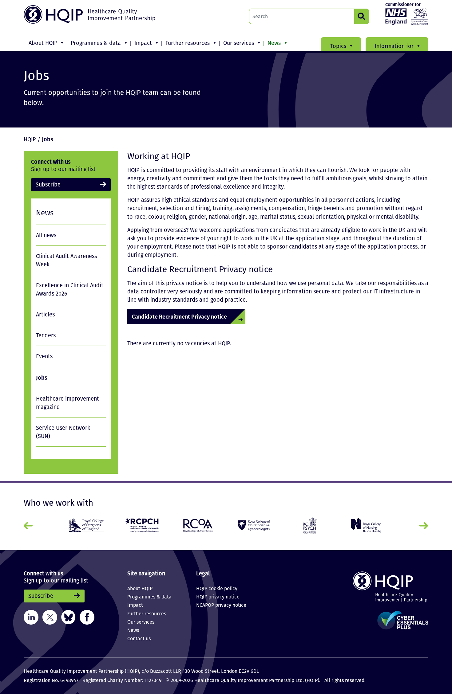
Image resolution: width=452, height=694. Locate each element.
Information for (394, 46)
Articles (45, 314)
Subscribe (48, 184)
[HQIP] (381, 586)
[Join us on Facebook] (87, 617)
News (274, 43)
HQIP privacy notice (218, 596)
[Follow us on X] (49, 617)
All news (46, 235)
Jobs (41, 377)
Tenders (46, 335)
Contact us (139, 638)
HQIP (30, 139)
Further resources (187, 43)
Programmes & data (96, 43)
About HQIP (43, 43)
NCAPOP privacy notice (221, 605)
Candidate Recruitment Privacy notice (179, 316)
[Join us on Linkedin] (31, 617)
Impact (143, 43)
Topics (338, 46)
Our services (238, 43)
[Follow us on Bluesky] (68, 617)
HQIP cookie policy (216, 588)
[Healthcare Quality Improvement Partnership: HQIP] (90, 14)
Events (44, 356)
